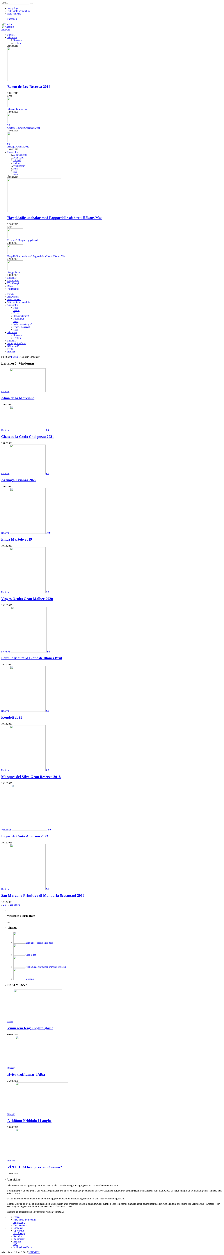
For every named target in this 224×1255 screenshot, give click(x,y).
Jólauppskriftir (20, 155)
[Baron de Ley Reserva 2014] (34, 80)
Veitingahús (13, 288)
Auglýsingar (13, 8)
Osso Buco (30, 955)
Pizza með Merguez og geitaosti (22, 240)
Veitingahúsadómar (16, 343)
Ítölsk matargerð (21, 316)
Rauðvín (17, 40)
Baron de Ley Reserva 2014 (28, 87)
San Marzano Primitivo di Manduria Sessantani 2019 (42, 895)
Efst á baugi (13, 283)
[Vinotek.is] (7, 24)
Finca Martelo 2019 (16, 539)
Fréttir (10, 349)
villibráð (17, 160)
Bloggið (11, 351)
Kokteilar (11, 277)
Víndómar (12, 37)
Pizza (16, 313)
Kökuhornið (13, 280)
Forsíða (10, 34)
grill (15, 171)
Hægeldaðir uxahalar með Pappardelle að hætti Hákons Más (54, 218)
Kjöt (15, 307)
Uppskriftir (12, 152)
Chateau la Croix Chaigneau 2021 (23, 128)
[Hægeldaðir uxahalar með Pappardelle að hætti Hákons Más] (34, 211)
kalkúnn (17, 163)
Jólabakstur (18, 157)
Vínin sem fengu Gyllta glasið (30, 1028)
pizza (15, 174)
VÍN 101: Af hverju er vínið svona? (34, 1167)
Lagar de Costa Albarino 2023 (24, 836)
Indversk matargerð (22, 324)
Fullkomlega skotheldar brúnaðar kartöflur (45, 967)
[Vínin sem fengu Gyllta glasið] (38, 1021)
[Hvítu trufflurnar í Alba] (42, 1068)
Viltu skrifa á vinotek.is (18, 11)
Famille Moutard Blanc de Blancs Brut (31, 658)
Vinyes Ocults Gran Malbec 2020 (27, 599)
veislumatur (19, 166)
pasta (15, 168)
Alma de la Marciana (17, 109)
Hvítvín (17, 43)
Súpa (15, 329)
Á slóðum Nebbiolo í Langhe (29, 1121)
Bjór (15, 1244)
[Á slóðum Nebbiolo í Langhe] (42, 1114)
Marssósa (29, 979)
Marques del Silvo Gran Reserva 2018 (31, 777)
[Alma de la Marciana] (28, 391)
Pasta (15, 321)
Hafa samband (14, 13)
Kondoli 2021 (11, 717)
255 (11, 904)
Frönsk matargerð (21, 327)
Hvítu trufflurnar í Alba (26, 1074)
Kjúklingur (18, 318)
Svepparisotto (13, 272)
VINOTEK (34, 1252)
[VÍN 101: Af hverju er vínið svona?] (42, 1160)
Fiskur (16, 310)
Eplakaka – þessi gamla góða (39, 942)
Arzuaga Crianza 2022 (18, 146)
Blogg (10, 286)
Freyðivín (6, 651)
